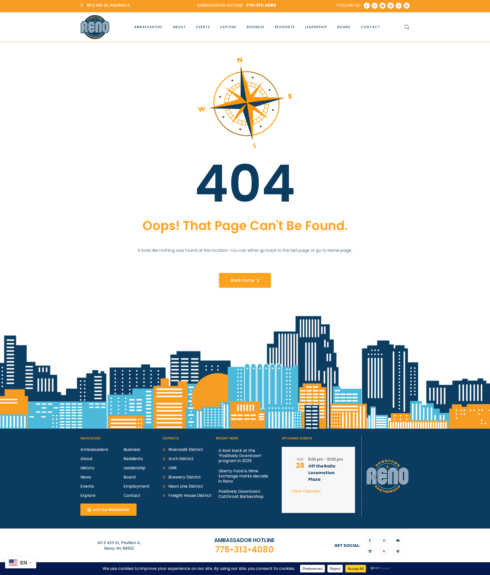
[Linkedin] (390, 6)
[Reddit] (406, 6)
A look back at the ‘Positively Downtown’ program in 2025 (240, 456)
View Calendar (306, 491)
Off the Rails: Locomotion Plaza (322, 472)
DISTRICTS (171, 438)
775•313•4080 (244, 550)
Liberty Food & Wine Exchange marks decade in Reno (243, 476)
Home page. (340, 250)
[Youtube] (382, 6)
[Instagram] (375, 6)
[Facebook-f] (367, 6)
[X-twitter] (399, 6)
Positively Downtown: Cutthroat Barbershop (241, 493)
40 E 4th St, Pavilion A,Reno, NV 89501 (119, 545)
